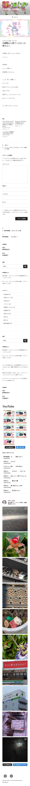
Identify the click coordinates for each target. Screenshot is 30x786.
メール (5, 194)
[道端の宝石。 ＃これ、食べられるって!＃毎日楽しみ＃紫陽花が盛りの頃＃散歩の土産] (15, 544)
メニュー (16, 17)
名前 (4, 186)
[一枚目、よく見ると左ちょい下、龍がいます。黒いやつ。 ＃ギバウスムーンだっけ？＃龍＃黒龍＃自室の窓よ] (15, 749)
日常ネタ (6, 145)
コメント (5, 164)
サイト (4, 202)
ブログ (21, 147)
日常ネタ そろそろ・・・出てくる (14, 471)
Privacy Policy (6, 780)
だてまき (11, 147)
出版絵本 (6, 310)
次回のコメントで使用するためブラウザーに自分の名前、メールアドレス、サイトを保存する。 (15, 212)
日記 (5, 317)
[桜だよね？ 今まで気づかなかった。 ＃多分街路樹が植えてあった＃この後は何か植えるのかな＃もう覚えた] (15, 595)
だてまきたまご (16, 147)
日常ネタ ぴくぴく (10, 461)
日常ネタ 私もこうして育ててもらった (15, 476)
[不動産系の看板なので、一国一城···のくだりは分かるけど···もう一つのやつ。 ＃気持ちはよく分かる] (15, 698)
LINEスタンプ (7, 297)
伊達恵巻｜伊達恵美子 (12, 9)
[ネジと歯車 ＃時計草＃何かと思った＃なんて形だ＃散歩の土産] (15, 647)
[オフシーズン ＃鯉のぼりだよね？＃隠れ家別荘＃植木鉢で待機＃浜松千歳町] (15, 621)
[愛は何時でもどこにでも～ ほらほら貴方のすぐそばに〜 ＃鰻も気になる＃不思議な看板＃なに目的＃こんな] (15, 672)
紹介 (5, 320)
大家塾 (7, 148)
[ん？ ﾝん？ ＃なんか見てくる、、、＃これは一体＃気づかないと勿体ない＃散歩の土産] (15, 570)
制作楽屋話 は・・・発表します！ (16, 456)
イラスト (6, 147)
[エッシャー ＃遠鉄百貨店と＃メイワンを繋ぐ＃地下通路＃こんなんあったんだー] (15, 519)
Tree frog (14, 40)
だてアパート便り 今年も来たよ (13, 466)
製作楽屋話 (7, 323)
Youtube (6, 300)
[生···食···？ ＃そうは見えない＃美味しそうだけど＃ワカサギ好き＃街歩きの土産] (15, 724)
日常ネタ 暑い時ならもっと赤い (16, 485)
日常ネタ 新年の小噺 (11, 480)
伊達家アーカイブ (8, 307)
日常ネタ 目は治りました (12, 490)
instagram (6, 294)
